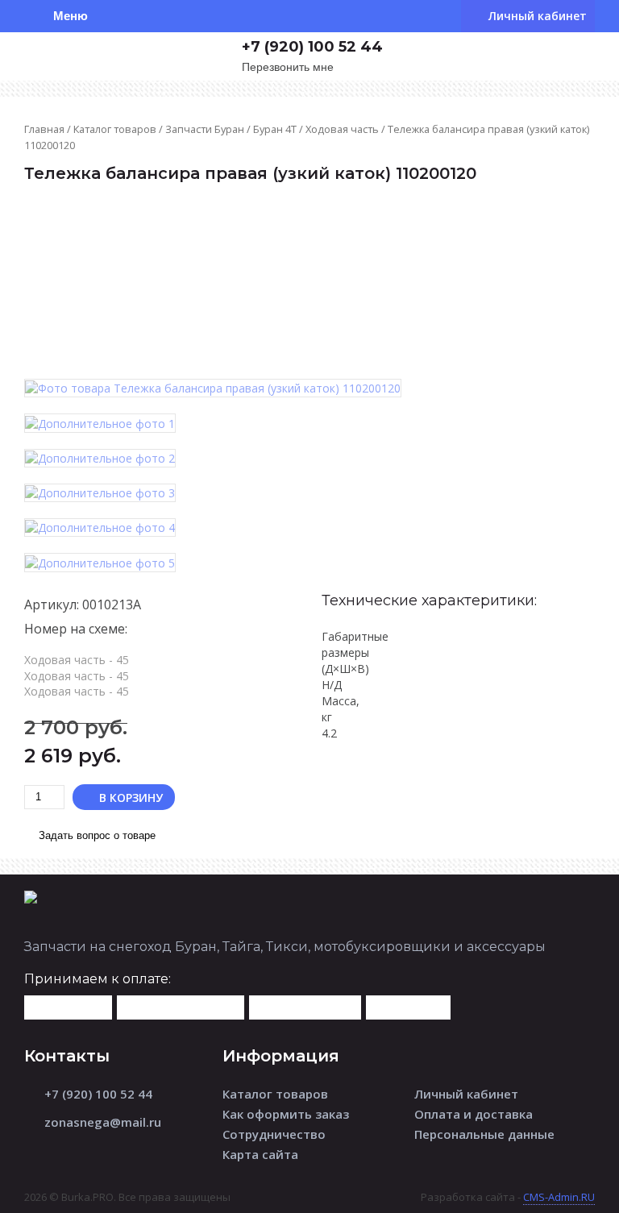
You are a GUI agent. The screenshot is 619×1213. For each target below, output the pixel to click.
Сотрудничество (274, 1134)
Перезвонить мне (288, 67)
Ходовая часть (342, 129)
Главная (44, 129)
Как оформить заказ (285, 1114)
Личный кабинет (466, 1094)
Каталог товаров (114, 129)
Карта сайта (260, 1154)
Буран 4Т (275, 129)
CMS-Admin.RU (559, 1197)
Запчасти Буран (204, 129)
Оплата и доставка (473, 1114)
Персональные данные (484, 1134)
